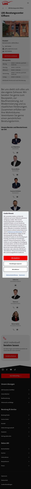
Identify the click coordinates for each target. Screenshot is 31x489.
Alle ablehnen (15, 269)
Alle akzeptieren (15, 258)
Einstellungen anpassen (15, 264)
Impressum (22, 275)
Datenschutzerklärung (12, 275)
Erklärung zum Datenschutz (15, 232)
